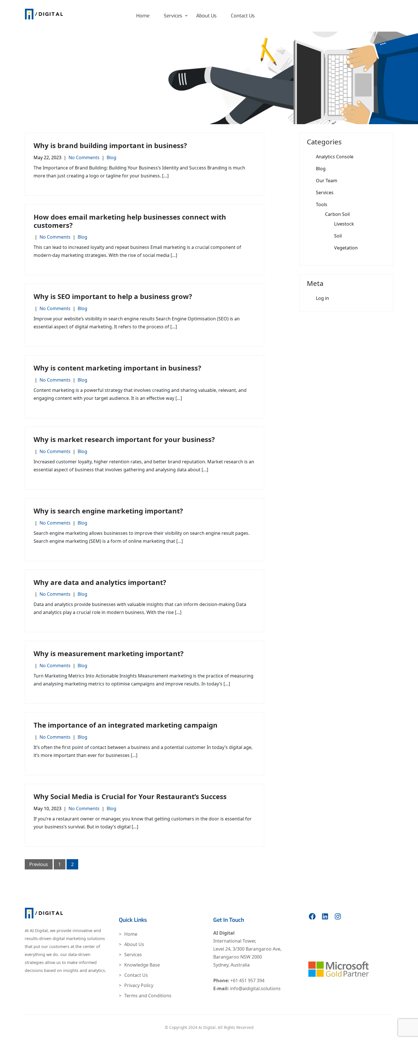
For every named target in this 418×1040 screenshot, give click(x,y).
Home (143, 16)
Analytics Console (334, 156)
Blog (111, 157)
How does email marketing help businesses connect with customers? (130, 221)
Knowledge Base (142, 965)
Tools (321, 204)
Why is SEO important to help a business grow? (113, 296)
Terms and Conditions (147, 995)
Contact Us (243, 16)
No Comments (84, 157)
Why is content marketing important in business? (117, 367)
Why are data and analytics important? (100, 582)
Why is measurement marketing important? (108, 653)
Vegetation (346, 248)
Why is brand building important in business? (110, 145)
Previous (38, 864)
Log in (322, 298)
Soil (338, 236)
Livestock (344, 224)
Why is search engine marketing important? (108, 510)
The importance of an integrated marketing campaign (126, 725)
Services (173, 16)
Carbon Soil (337, 214)
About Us (206, 16)
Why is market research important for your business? (124, 439)
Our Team (326, 180)
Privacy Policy (138, 985)
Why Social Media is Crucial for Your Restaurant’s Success (130, 796)
